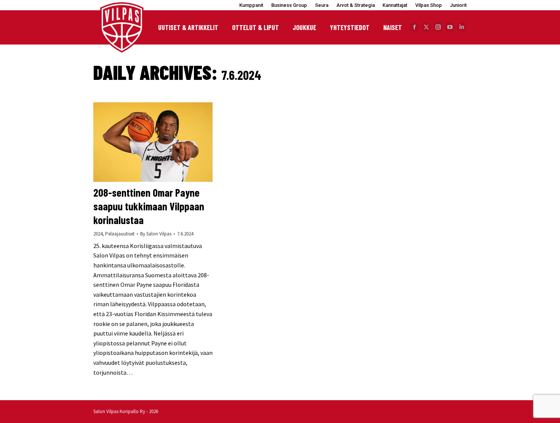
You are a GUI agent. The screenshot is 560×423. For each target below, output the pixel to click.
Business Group (289, 5)
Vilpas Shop (428, 5)
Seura (321, 5)
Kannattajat (394, 5)
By (155, 234)
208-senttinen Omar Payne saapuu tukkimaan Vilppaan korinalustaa (148, 206)
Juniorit (458, 5)
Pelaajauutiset (119, 234)
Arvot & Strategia (355, 5)
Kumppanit (251, 5)
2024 (97, 234)
